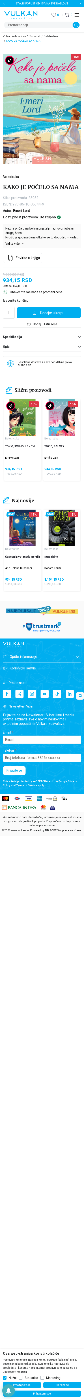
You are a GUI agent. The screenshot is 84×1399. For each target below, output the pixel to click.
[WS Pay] (51, 798)
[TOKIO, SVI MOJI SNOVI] (22, 417)
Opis (6, 346)
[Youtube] (45, 694)
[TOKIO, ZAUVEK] (61, 417)
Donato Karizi (52, 568)
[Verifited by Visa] (52, 807)
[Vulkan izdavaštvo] (21, 14)
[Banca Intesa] (19, 807)
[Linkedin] (70, 694)
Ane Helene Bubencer (18, 568)
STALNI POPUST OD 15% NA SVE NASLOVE (42, 3)
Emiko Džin (12, 457)
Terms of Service (26, 785)
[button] (68, 15)
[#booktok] (9, 61)
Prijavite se (14, 770)
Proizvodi (34, 36)
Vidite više (12, 243)
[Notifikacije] (8, 1390)
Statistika (31, 1377)
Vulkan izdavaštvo (14, 36)
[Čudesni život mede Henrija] (22, 528)
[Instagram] (32, 694)
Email (7, 732)
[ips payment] (64, 798)
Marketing (53, 1377)
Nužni (13, 1377)
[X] (19, 694)
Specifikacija (12, 337)
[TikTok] (57, 694)
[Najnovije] (10, 514)
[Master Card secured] (43, 807)
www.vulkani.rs (20, 830)
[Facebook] (7, 694)
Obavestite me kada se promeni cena (36, 292)
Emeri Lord (21, 211)
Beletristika (51, 36)
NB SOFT (50, 830)
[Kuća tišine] (61, 528)
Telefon (8, 750)
